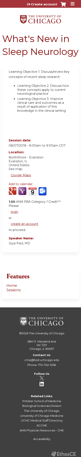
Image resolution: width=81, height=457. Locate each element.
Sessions (13, 290)
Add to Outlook (43, 193)
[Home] (40, 17)
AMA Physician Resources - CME (42, 430)
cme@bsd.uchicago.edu (41, 360)
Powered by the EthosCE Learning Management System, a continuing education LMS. (63, 454)
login (14, 212)
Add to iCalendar (32, 193)
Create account (44, 4)
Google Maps (21, 175)
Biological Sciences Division (41, 405)
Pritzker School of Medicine (41, 401)
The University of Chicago (46, 333)
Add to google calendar (13, 193)
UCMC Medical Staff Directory (42, 420)
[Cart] (63, 6)
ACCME (42, 425)
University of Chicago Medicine (41, 415)
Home (11, 285)
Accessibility (41, 439)
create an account (24, 224)
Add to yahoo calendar (23, 193)
